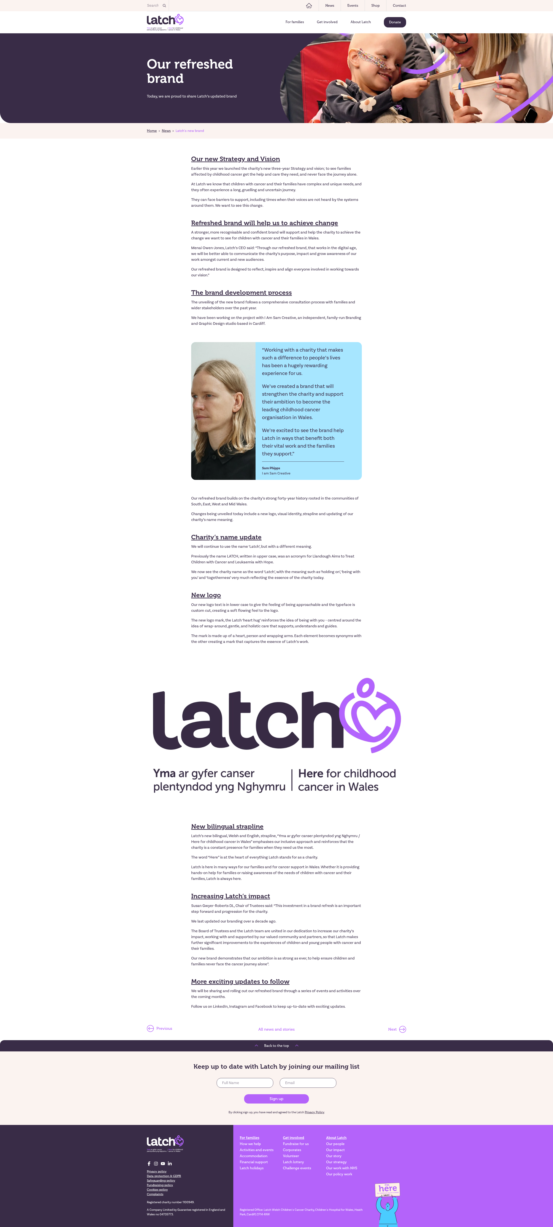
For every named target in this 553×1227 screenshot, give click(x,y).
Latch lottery (293, 1162)
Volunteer (291, 1156)
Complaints (155, 1194)
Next (392, 1029)
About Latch (361, 22)
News (329, 6)
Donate (395, 22)
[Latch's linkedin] (170, 1163)
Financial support (254, 1162)
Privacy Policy (314, 1112)
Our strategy (336, 1162)
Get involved (327, 22)
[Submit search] (164, 5)
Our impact (335, 1150)
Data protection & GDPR (164, 1176)
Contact (399, 6)
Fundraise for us (296, 1144)
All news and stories (276, 1029)
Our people (335, 1144)
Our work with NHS (341, 1168)
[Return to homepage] (165, 22)
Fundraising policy (160, 1185)
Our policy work (339, 1174)
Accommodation (253, 1156)
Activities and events (256, 1150)
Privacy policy (157, 1171)
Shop (375, 6)
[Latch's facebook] (149, 1163)
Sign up (276, 1099)
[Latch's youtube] (163, 1163)
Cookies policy (157, 1189)
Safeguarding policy (161, 1180)
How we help (250, 1144)
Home (152, 131)
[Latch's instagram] (156, 1163)
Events (352, 6)
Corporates (292, 1150)
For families (295, 22)
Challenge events (297, 1168)
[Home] (309, 5)
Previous (164, 1028)
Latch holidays (252, 1168)
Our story (334, 1156)
